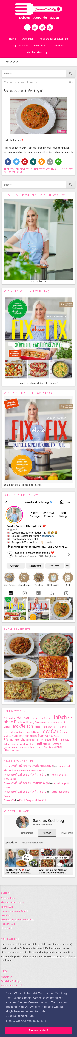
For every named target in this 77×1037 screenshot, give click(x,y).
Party (50, 736)
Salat (66, 739)
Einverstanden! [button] (38, 1030)
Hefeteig (37, 726)
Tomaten (56, 743)
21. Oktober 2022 (15, 82)
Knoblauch (25, 732)
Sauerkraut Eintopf (23, 91)
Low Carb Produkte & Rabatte (17, 919)
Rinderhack (45, 739)
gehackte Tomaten (40, 169)
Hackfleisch (22, 726)
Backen (23, 717)
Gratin (63, 722)
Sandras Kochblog (38, 11)
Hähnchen (47, 726)
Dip (45, 718)
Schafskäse (9, 743)
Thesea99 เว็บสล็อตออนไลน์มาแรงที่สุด (26, 783)
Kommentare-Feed (11, 985)
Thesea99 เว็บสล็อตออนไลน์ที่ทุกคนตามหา (28, 766)
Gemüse (40, 722)
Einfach (59, 717)
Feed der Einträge (11, 981)
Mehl (64, 732)
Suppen (10, 169)
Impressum (19, 45)
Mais (53, 169)
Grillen (7, 726)
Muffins (7, 735)
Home (12, 38)
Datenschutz (8, 898)
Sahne (57, 739)
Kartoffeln (11, 732)
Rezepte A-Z (41, 45)
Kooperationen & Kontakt (54, 38)
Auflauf (12, 718)
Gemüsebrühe (52, 722)
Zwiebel (57, 747)
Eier (49, 718)
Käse (36, 732)
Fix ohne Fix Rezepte (38, 52)
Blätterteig (37, 718)
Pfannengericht (14, 739)
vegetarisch (26, 747)
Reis (37, 740)
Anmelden (6, 977)
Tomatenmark (11, 747)
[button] (8, 161)
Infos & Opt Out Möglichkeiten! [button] (26, 1020)
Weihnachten (37, 747)
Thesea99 (9, 800)
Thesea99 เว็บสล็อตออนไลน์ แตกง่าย (25, 774)
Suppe (47, 743)
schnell (36, 743)
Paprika (7, 172)
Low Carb (59, 45)
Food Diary (27, 722)
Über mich (27, 38)
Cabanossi (25, 169)
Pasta (56, 735)
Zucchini (47, 747)
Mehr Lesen (67, 169)
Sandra (33, 82)
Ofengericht (29, 736)
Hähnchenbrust (59, 727)
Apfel (6, 718)
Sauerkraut (18, 172)
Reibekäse (30, 739)
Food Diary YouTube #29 (32, 800)
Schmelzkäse (22, 743)
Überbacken (12, 750)
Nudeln (16, 736)
